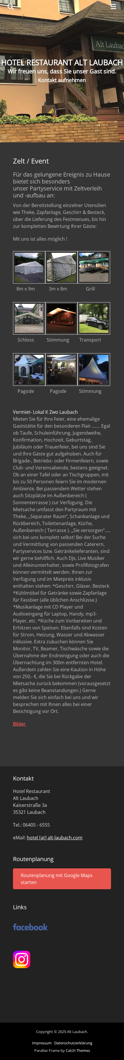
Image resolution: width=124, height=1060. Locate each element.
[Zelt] (29, 282)
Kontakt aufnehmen (62, 80)
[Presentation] (94, 282)
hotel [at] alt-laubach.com (54, 837)
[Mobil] (94, 333)
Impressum (42, 1043)
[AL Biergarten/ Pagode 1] (29, 384)
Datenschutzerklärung (73, 1043)
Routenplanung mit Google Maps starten (57, 878)
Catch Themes (78, 1050)
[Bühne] (29, 333)
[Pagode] (94, 384)
